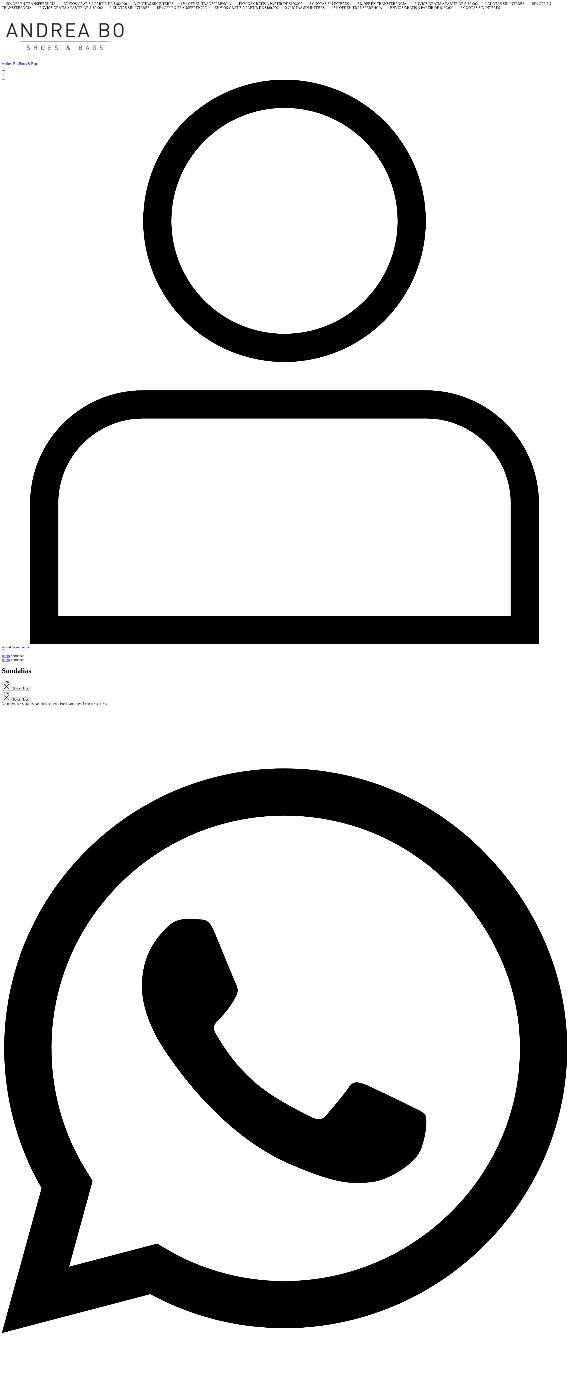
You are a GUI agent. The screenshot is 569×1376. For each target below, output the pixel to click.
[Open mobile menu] (3, 68)
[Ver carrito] (3, 651)
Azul (6, 682)
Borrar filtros (21, 688)
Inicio (6, 656)
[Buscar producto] (3, 72)
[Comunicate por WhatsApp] (284, 1372)
